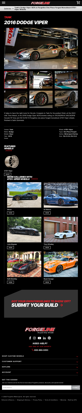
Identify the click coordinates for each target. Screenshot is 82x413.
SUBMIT (75, 388)
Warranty (63, 400)
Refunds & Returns (8, 400)
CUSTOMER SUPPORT (12, 361)
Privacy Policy (37, 400)
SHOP (8, 174)
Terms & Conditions (51, 400)
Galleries (7, 8)
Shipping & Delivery (23, 400)
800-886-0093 (41, 350)
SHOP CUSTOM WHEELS (13, 356)
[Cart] (78, 3)
